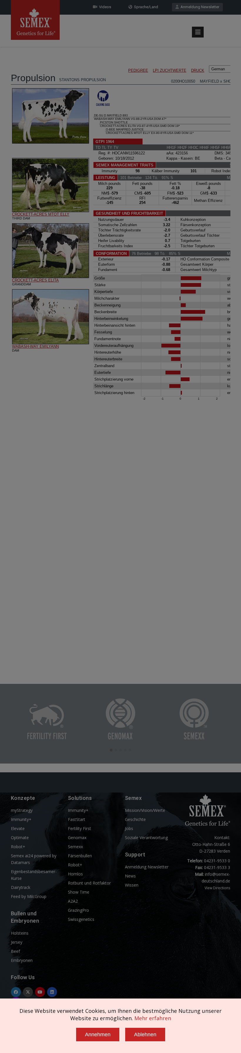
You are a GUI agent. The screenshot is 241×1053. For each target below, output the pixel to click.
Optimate (20, 837)
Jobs (129, 828)
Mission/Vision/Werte (145, 810)
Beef (15, 951)
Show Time (78, 892)
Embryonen (22, 960)
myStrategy (22, 810)
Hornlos (75, 874)
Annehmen (98, 1034)
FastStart (76, 819)
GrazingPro (78, 910)
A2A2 (73, 901)
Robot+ (18, 846)
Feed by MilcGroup (28, 896)
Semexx (75, 846)
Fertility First (79, 828)
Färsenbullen (80, 855)
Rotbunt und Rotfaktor (89, 883)
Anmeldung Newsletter (199, 7)
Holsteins (20, 933)
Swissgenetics (81, 919)
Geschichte (135, 819)
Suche (213, 18)
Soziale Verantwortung (146, 837)
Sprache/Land (145, 7)
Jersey (16, 942)
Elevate (18, 828)
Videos (104, 7)
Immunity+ (21, 819)
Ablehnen (145, 1034)
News (130, 876)
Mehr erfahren (152, 1018)
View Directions (217, 887)
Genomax (77, 837)
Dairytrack (20, 887)
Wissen (131, 885)
